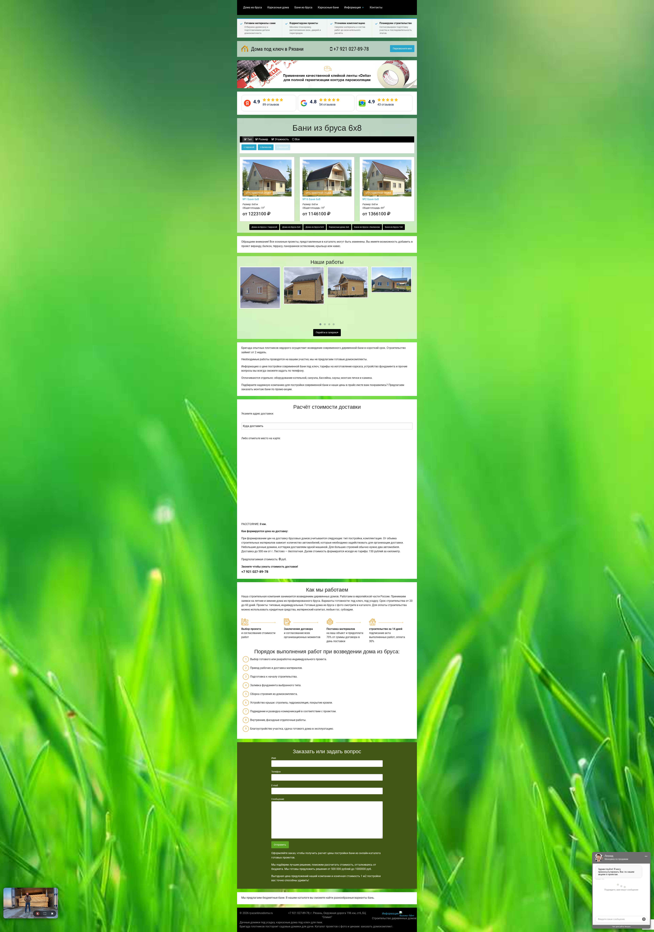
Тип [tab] (249, 139)
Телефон (276, 771)
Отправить (280, 844)
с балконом (265, 147)
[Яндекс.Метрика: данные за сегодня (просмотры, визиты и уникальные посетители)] (406, 913)
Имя (273, 758)
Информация (352, 7)
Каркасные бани (328, 7)
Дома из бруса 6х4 (291, 227)
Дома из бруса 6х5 (315, 227)
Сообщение (277, 799)
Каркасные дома (278, 7)
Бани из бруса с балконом (367, 227)
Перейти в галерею (326, 332)
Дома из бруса (252, 7)
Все (297, 139)
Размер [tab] (263, 139)
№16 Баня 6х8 (311, 199)
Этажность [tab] (281, 139)
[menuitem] (252, 7)
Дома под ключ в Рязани (276, 49)
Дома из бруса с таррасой (264, 227)
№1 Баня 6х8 (251, 199)
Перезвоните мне (402, 48)
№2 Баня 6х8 (370, 199)
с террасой (249, 147)
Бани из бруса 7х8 (394, 227)
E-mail (274, 785)
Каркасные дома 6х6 (339, 227)
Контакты (376, 7)
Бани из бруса (303, 7)
